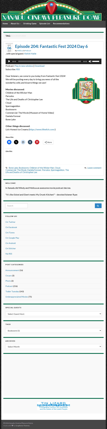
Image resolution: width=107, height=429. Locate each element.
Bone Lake (13, 168)
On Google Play (12, 238)
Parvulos (46, 170)
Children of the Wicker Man (42, 168)
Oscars (8, 275)
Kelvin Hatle (30, 53)
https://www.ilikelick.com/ (42, 129)
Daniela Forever (34, 170)
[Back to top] (100, 422)
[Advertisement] (53, 374)
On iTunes (10, 232)
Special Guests (13, 308)
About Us (15, 23)
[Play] (9, 61)
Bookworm (24, 168)
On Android (10, 243)
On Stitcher (10, 248)
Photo (8, 281)
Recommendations (61, 23)
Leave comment (94, 168)
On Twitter (10, 222)
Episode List (44, 23)
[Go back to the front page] (51, 10)
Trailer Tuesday (12, 291)
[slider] (96, 61)
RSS (18, 69)
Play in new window (23, 65)
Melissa (20, 51)
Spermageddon (57, 170)
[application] (53, 61)
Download (39, 65)
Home (5, 23)
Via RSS (8, 254)
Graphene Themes (23, 426)
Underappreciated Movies (16, 297)
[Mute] (90, 61)
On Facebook (11, 227)
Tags (8, 324)
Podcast (28, 51)
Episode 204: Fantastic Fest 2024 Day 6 (51, 46)
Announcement (12, 270)
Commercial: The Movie (16, 170)
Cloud (57, 168)
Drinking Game (30, 23)
